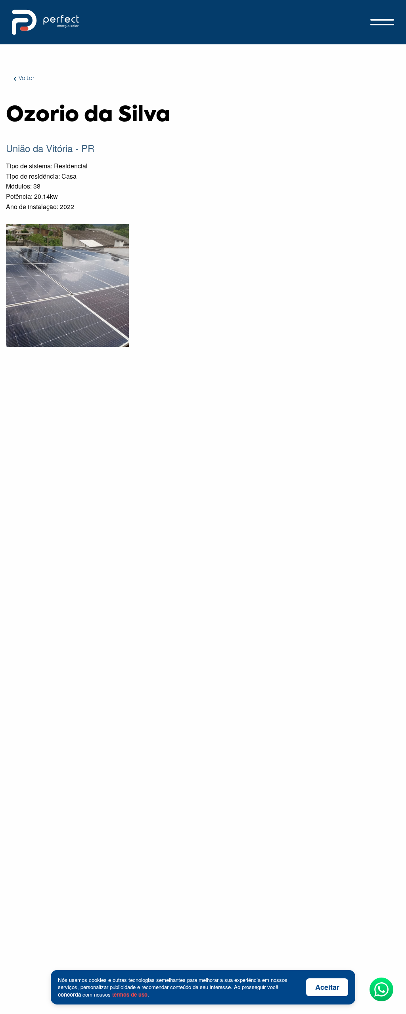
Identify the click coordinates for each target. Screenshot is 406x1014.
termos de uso (129, 994)
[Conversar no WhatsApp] (381, 989)
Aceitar (327, 987)
